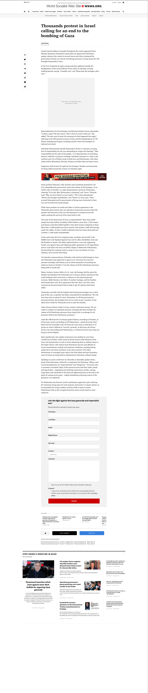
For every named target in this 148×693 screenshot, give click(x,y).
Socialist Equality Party (66, 15)
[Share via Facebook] (25, 55)
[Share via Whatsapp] (25, 64)
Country (51, 451)
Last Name (51, 419)
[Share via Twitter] (25, 59)
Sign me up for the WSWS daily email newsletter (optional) (71, 485)
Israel (62, 542)
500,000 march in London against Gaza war (69, 517)
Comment (51, 459)
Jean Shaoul (45, 43)
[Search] (123, 12)
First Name (51, 412)
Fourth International (51, 15)
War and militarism (80, 542)
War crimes (91, 542)
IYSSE (76, 15)
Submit (74, 501)
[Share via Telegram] (25, 68)
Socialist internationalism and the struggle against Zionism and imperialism (90, 518)
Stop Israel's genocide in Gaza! (50, 542)
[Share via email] (25, 73)
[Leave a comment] (25, 82)
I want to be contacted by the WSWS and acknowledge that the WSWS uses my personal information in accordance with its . (74, 493)
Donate (101, 15)
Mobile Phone (52, 435)
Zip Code (51, 443)
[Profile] (123, 3)
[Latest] (29, 12)
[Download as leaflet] (25, 77)
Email (50, 427)
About (119, 2)
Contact (114, 2)
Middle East (69, 542)
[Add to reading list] (25, 86)
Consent (51, 488)
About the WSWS (85, 15)
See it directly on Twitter (71, 103)
